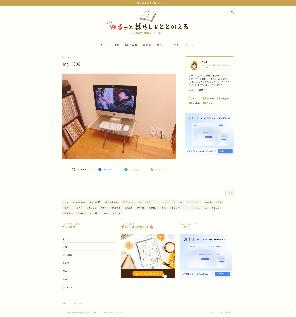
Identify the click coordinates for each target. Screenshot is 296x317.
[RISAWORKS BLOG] (148, 22)
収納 (220, 202)
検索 (231, 193)
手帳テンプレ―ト (180, 207)
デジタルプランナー (149, 202)
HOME (65, 303)
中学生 (209, 202)
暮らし (161, 44)
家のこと (92, 207)
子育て (175, 44)
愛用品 (153, 207)
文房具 (197, 207)
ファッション (194, 202)
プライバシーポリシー (112, 312)
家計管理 (116, 207)
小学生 (141, 207)
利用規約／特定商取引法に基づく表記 (79, 312)
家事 (104, 207)
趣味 (107, 213)
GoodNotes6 (79, 202)
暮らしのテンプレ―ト (75, 213)
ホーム (104, 44)
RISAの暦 (131, 44)
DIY (66, 202)
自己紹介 (95, 213)
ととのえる (129, 202)
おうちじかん (112, 202)
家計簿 (147, 44)
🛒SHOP (190, 44)
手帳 (117, 44)
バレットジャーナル (173, 202)
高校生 (118, 213)
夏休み (68, 207)
